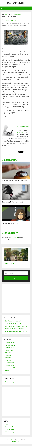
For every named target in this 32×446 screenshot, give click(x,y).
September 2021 (10, 368)
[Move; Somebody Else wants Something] (16, 170)
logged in (14, 238)
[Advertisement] (16, 299)
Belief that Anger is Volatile (13, 321)
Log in (7, 424)
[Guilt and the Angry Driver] (16, 213)
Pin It (10, 154)
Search (16, 278)
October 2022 (9, 347)
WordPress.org (9, 432)
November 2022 (10, 345)
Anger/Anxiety (16, 14)
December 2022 (10, 342)
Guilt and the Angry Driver (10, 223)
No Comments (21, 25)
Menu (3, 8)
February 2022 (9, 363)
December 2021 (10, 365)
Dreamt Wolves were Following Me (16, 331)
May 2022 (8, 355)
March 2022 (8, 360)
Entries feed (9, 427)
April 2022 (8, 358)
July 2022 (8, 352)
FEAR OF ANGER (9, 263)
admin (5, 23)
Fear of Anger (16, 3)
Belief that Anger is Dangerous (14, 328)
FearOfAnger (15, 441)
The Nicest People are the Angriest (16, 326)
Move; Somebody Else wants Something (15, 180)
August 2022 (9, 350)
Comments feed (10, 429)
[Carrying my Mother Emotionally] (16, 192)
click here (19, 132)
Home (7, 14)
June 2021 (8, 370)
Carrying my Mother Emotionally (12, 202)
